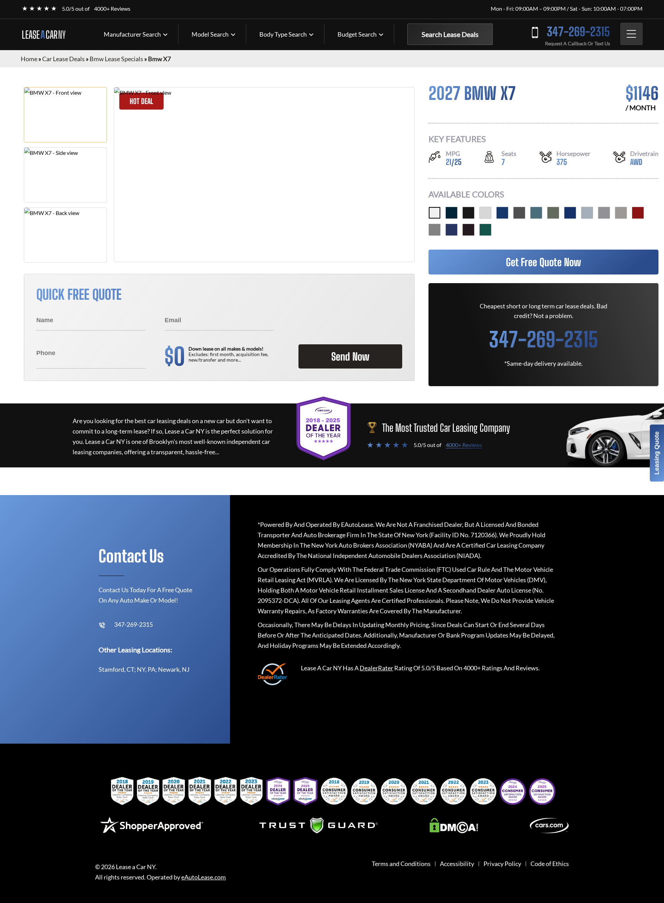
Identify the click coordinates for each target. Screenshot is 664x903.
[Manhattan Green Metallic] (553, 212)
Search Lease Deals (450, 34)
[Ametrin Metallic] (468, 229)
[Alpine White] (434, 212)
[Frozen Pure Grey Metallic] (434, 229)
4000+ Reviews (112, 8)
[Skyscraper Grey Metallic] (604, 212)
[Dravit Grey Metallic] (519, 212)
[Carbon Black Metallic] (451, 212)
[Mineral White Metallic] (485, 212)
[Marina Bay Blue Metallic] (502, 212)
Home (29, 59)
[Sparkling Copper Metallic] (621, 212)
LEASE (44, 34)
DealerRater (376, 668)
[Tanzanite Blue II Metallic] (570, 212)
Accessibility (457, 864)
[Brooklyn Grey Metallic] (587, 212)
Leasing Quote (656, 453)
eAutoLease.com (203, 877)
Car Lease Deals (63, 59)
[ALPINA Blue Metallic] (451, 229)
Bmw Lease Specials (116, 59)
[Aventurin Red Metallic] (638, 212)
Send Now (350, 356)
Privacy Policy (502, 864)
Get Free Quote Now (543, 262)
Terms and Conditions (401, 864)
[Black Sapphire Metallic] (468, 212)
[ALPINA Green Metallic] (485, 229)
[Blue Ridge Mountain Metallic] (536, 212)
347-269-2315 (578, 32)
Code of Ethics (550, 864)
